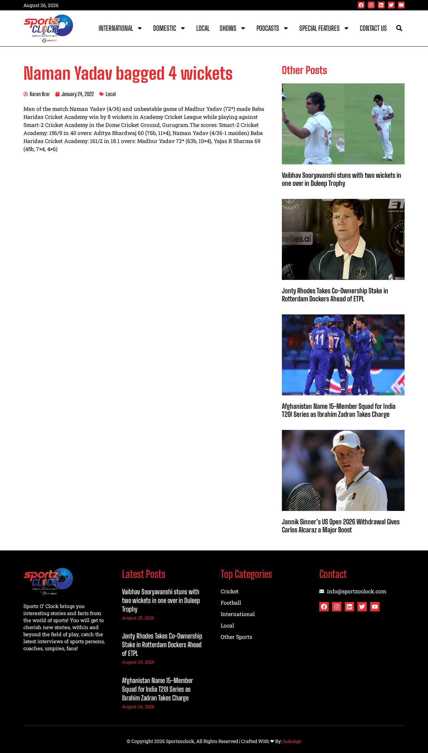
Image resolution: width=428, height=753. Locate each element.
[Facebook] (361, 5)
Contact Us (373, 28)
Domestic (164, 28)
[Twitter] (391, 5)
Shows (228, 28)
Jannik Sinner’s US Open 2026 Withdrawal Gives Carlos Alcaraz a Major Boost (341, 526)
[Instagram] (371, 5)
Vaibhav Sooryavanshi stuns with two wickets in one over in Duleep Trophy (341, 179)
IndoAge (292, 741)
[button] (399, 28)
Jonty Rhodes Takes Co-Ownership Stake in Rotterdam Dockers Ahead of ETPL (335, 295)
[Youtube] (401, 5)
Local (203, 28)
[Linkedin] (381, 5)
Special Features (319, 28)
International (116, 28)
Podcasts (267, 28)
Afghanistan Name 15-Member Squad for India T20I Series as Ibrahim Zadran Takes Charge (339, 410)
